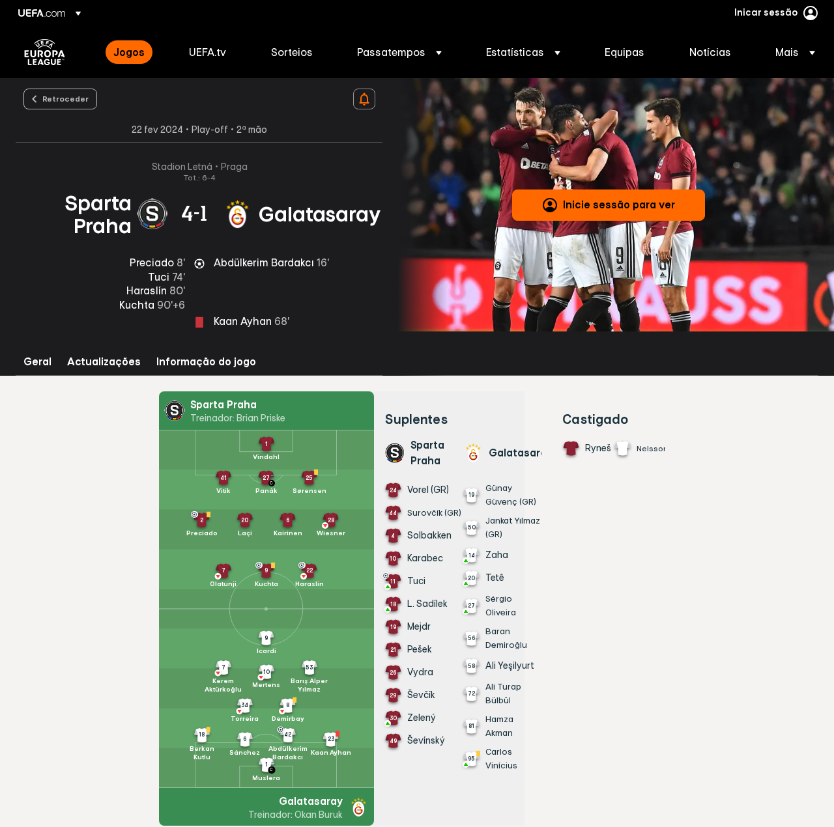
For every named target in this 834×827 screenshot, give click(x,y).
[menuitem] (135, 52)
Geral (37, 361)
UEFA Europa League (45, 52)
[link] (129, 52)
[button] (399, 52)
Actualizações (104, 361)
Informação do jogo (206, 361)
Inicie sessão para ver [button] (619, 204)
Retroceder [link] (65, 98)
